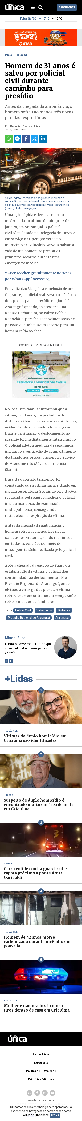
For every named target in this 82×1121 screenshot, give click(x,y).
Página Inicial (41, 1054)
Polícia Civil (23, 610)
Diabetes (64, 610)
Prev (6, 661)
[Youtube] (52, 1093)
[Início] (14, 9)
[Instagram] (45, 1093)
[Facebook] (37, 1093)
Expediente (41, 1062)
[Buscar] (40, 8)
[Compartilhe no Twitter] (34, 139)
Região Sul (21, 54)
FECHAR (55, 1115)
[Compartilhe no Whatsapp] (9, 139)
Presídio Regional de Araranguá (29, 617)
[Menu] (34, 7)
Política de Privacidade (41, 1070)
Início (8, 54)
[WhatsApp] (29, 1093)
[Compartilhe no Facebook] (26, 139)
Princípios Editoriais (41, 1079)
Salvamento (44, 610)
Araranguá (62, 617)
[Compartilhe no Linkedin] (43, 139)
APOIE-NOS (67, 7)
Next (11, 661)
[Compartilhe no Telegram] (17, 139)
